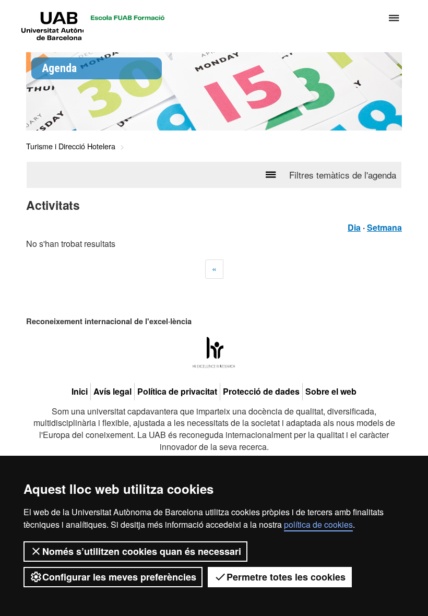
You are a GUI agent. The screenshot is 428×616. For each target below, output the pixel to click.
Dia (354, 227)
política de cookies (318, 524)
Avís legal (112, 391)
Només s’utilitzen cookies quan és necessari (141, 551)
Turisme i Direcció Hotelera (70, 145)
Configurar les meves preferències (119, 577)
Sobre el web (330, 391)
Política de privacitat (177, 391)
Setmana (384, 227)
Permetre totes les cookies (286, 577)
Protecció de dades (261, 391)
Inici (80, 391)
